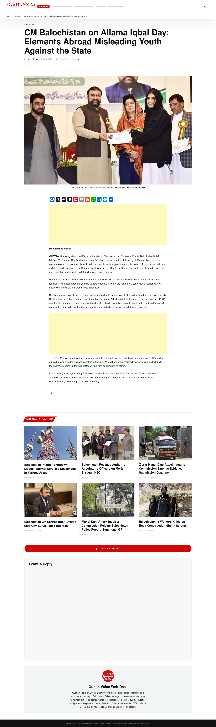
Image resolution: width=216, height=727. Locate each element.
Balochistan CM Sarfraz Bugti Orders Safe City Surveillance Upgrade (50, 524)
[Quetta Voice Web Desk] (108, 675)
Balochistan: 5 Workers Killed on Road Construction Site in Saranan (163, 523)
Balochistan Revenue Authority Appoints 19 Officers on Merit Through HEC (103, 468)
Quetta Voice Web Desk (40, 59)
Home (9, 16)
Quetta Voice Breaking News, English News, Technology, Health (107, 723)
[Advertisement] (108, 224)
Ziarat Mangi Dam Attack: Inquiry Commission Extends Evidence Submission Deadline (162, 468)
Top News (43, 7)
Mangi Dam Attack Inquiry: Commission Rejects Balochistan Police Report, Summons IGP (105, 525)
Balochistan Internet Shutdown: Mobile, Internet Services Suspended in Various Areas (50, 468)
